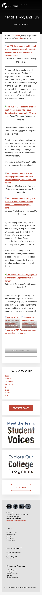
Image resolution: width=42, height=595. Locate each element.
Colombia (8, 379)
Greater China (9, 384)
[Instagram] (9, 506)
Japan (7, 390)
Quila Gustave (15, 36)
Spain (7, 395)
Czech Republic (10, 381)
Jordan (7, 392)
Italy (6, 387)
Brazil (7, 376)
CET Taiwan (19, 38)
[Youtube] (28, 506)
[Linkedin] (22, 506)
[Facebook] (15, 506)
